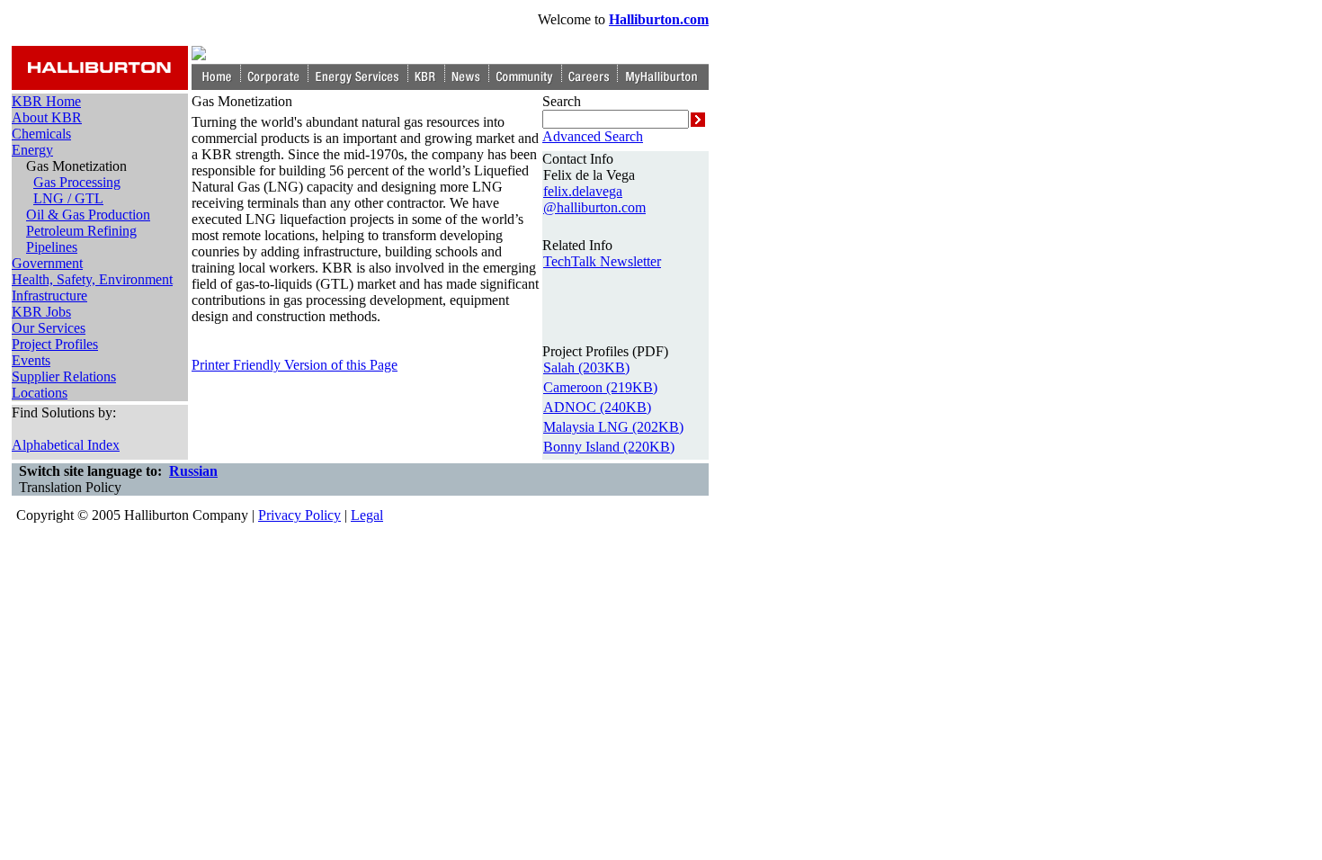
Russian (193, 471)
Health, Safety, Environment (92, 279)
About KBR (47, 117)
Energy (32, 149)
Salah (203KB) (586, 367)
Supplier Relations (64, 376)
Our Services (48, 328)
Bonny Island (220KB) (608, 446)
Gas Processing (77, 182)
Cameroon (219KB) (600, 387)
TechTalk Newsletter (602, 261)
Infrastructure (49, 295)
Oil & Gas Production (88, 214)
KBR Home (46, 101)
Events (31, 360)
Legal (367, 515)
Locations (39, 392)
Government (47, 263)
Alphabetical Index (66, 444)
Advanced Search (592, 136)
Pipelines (51, 247)
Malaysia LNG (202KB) (613, 426)
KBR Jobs (41, 311)
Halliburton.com (659, 19)
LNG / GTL (68, 198)
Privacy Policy (299, 515)
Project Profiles (55, 344)
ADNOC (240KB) (597, 407)
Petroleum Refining (81, 230)
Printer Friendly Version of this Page (294, 364)
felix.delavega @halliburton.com (594, 199)
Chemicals (41, 133)
